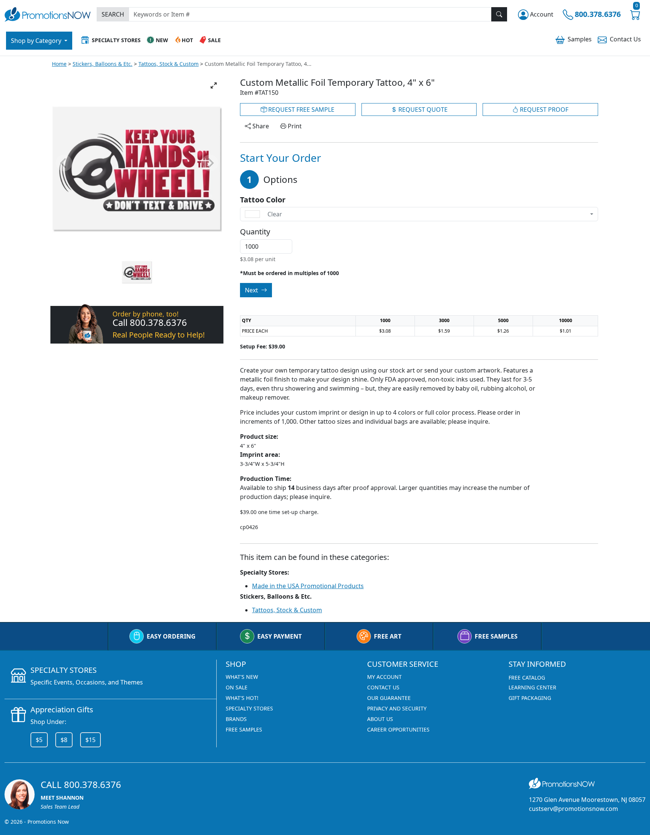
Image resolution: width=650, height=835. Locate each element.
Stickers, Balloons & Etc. (102, 63)
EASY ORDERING (171, 636)
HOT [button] (187, 40)
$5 (39, 740)
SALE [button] (214, 40)
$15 (90, 740)
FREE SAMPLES (496, 636)
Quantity (255, 231)
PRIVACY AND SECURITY (397, 708)
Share (260, 126)
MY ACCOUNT (384, 676)
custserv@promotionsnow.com (573, 809)
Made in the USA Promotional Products (308, 586)
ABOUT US (380, 718)
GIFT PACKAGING (530, 697)
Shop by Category (37, 41)
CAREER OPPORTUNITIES (398, 729)
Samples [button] (580, 39)
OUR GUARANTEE (389, 697)
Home (59, 63)
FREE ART (387, 636)
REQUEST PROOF (543, 109)
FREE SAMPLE (300, 109)
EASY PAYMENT (279, 636)
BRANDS (236, 718)
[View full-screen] (213, 85)
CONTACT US (383, 687)
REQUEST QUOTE (422, 109)
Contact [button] (625, 39)
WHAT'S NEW (242, 676)
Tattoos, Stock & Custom (168, 63)
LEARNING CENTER (532, 687)
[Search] (499, 14)
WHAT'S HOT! (242, 697)
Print (294, 126)
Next (252, 290)
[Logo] (48, 13)
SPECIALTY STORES (249, 708)
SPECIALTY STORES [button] (116, 40)
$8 (64, 740)
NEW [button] (162, 40)
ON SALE (237, 687)
